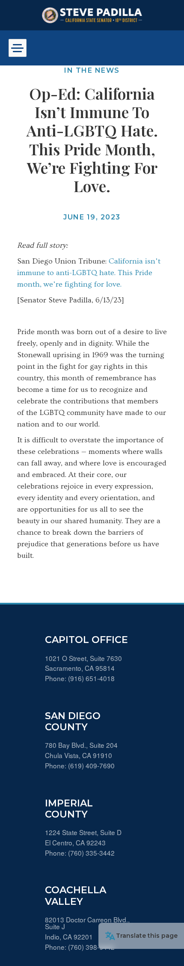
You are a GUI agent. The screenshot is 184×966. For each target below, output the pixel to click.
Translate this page (147, 935)
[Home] (92, 15)
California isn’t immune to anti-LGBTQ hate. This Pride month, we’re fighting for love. (88, 273)
